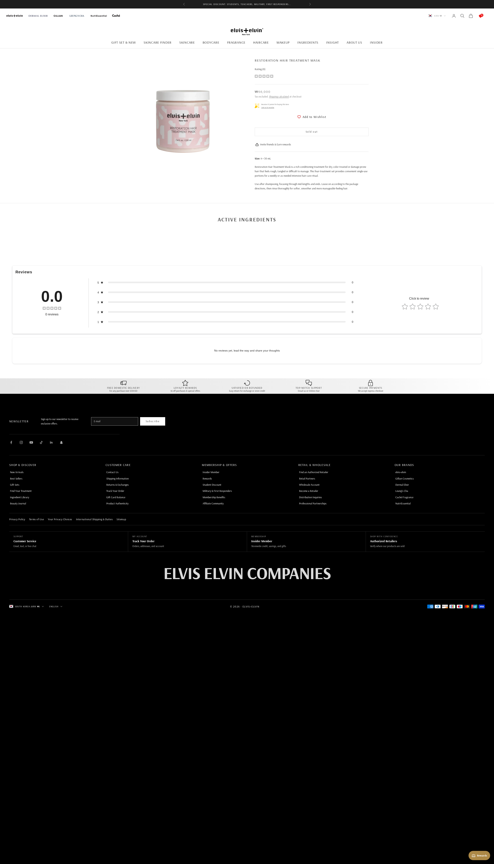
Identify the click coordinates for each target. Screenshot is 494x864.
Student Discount (212, 484)
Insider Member (211, 472)
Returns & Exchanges (117, 484)
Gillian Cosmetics (404, 478)
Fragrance (236, 42)
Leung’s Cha (401, 491)
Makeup (283, 42)
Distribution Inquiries (310, 497)
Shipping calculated (279, 96)
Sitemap (121, 519)
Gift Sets (14, 484)
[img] (264, 76)
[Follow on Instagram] (21, 442)
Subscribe (153, 421)
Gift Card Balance (115, 497)
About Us (354, 42)
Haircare (261, 42)
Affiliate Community (213, 503)
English (53, 606)
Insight (332, 42)
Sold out (312, 131)
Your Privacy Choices (60, 519)
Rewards (207, 478)
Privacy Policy (17, 519)
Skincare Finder (158, 42)
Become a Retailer (308, 491)
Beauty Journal (18, 503)
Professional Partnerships (313, 503)
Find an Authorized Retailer (313, 472)
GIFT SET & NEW (123, 42)
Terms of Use (36, 519)
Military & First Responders (217, 491)
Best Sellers (16, 478)
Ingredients (307, 42)
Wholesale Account (309, 484)
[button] (225, 282)
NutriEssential (403, 503)
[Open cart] (477, 16)
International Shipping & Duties (94, 519)
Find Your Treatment (21, 491)
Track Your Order (115, 491)
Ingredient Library (19, 497)
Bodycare (211, 42)
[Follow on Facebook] (11, 442)
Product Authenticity (117, 503)
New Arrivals (17, 472)
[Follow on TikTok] (41, 442)
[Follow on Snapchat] (61, 442)
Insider (376, 42)
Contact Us (112, 472)
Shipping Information (117, 478)
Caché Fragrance (404, 497)
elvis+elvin (400, 472)
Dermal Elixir (402, 484)
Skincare (187, 42)
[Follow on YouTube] (31, 442)
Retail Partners (307, 478)
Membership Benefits (214, 497)
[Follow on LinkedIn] (51, 442)
